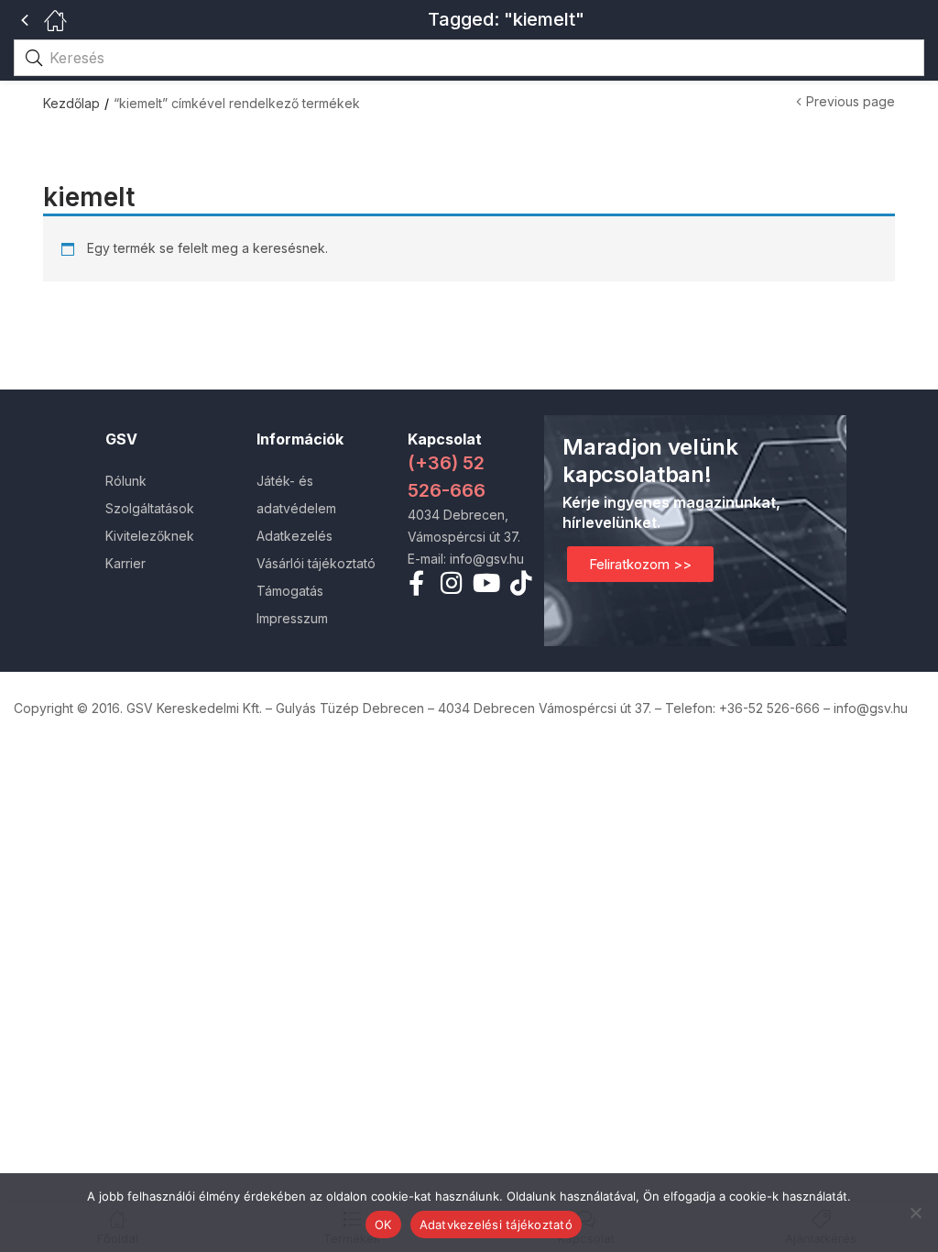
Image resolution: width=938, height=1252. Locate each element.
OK (383, 1224)
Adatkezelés (294, 536)
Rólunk (126, 481)
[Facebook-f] (416, 582)
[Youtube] (486, 582)
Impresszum (292, 618)
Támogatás (289, 591)
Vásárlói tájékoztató (316, 563)
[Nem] (915, 1212)
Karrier (125, 563)
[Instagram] (451, 582)
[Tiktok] (521, 582)
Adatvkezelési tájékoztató (496, 1224)
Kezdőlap (71, 103)
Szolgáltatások (149, 508)
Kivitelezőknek (149, 536)
